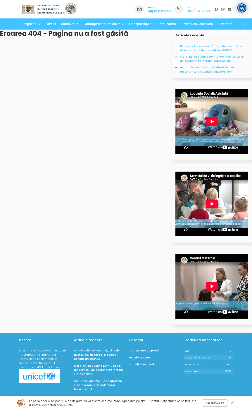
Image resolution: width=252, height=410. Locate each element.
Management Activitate (102, 24)
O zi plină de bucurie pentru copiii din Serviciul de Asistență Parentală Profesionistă (212, 59)
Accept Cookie (215, 403)
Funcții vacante (139, 357)
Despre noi (29, 24)
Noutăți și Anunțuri (141, 364)
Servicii (51, 24)
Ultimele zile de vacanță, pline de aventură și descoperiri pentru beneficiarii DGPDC (211, 48)
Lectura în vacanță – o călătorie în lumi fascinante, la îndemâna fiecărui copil (207, 69)
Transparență (139, 24)
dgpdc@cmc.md (160, 11)
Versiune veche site (198, 24)
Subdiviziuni (70, 24)
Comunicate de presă (144, 350)
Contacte (225, 24)
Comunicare (166, 24)
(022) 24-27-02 (199, 11)
